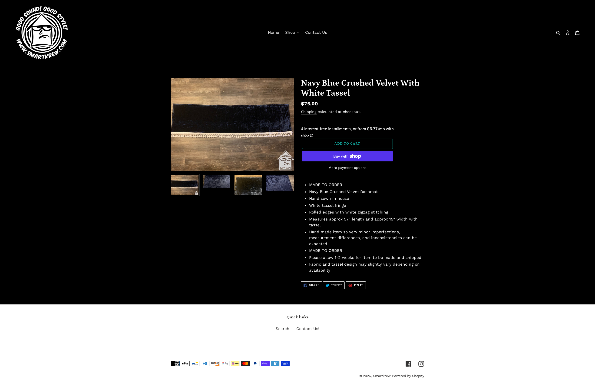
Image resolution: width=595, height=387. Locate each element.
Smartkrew (382, 376)
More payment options (347, 168)
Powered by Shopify (408, 376)
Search (282, 328)
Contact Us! (307, 328)
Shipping (309, 112)
